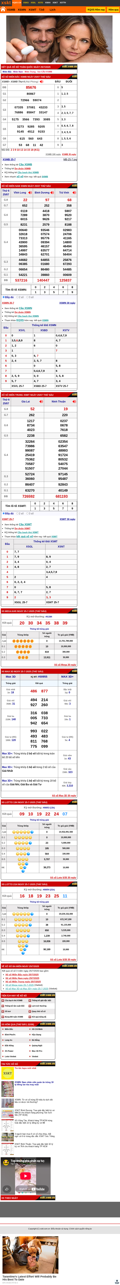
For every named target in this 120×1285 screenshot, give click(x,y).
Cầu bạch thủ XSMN (28, 316)
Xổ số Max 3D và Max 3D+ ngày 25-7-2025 (26, 988)
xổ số (20, 176)
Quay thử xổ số (38, 1011)
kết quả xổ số (24, 536)
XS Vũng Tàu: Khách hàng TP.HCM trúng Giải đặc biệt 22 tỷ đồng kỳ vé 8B (33, 1121)
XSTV (66, 330)
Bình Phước (10, 1035)
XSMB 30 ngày (69, 154)
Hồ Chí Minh (37, 1029)
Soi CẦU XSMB (44, 72)
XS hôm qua (8, 1024)
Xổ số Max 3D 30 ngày (64, 795)
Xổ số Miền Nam (11, 186)
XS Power (9, 1051)
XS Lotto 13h (9, 802)
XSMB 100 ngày (53, 154)
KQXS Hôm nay (96, 9)
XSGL (29, 546)
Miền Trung (30, 72)
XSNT (61, 546)
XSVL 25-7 (18, 386)
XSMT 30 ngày (67, 519)
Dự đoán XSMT (22, 528)
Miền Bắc (7, 72)
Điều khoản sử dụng (59, 1229)
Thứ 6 (5, 190)
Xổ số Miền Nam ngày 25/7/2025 (22, 978)
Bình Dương (42, 192)
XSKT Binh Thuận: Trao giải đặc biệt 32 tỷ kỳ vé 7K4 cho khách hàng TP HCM (34, 1145)
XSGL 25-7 (20, 602)
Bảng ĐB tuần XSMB (14, 1017)
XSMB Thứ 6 (18, 81)
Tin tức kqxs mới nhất (25, 1068)
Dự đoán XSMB (23, 168)
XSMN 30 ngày (67, 303)
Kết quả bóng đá (39, 1017)
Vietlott (35, 1056)
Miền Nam (18, 72)
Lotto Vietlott (10, 1056)
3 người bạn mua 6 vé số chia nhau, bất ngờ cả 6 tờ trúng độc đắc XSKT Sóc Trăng (35, 1135)
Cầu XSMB (25, 164)
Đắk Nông (9, 1046)
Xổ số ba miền (13, 966)
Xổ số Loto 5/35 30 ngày (63, 877)
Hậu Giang (36, 1035)
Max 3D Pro (37, 1051)
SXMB (45, 176)
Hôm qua (113, 9)
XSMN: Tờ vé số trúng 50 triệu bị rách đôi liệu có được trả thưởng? (34, 1101)
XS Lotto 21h (9, 884)
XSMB (11, 9)
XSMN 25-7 (8, 303)
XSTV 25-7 (62, 386)
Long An (8, 1040)
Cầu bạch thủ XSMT (28, 532)
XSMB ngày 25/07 (30, 77)
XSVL (22, 330)
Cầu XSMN (25, 308)
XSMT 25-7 (8, 519)
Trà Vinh (64, 192)
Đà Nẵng (36, 1040)
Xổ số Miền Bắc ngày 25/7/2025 (22, 974)
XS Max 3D (7, 671)
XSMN (22, 9)
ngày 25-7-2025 (25, 611)
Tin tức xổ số (9, 1064)
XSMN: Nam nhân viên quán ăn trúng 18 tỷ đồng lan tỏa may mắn (34, 1083)
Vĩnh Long (20, 192)
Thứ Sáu (41, 611)
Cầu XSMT (25, 524)
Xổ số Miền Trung (12, 395)
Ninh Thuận (59, 401)
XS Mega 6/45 (9, 611)
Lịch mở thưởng (39, 1006)
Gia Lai (26, 401)
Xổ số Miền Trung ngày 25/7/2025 (23, 981)
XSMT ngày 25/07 (33, 395)
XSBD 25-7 (40, 386)
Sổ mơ (8, 1011)
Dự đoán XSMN (23, 312)
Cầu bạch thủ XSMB (28, 172)
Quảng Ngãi (37, 1046)
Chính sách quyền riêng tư (80, 1229)
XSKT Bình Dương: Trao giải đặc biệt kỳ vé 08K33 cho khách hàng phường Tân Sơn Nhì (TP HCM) (35, 1112)
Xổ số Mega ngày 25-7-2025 (19, 985)
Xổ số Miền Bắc (11, 77)
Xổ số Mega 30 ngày (65, 664)
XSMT (32, 9)
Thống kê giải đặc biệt (41, 1000)
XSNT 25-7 (52, 602)
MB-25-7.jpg (70, 159)
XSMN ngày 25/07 (30, 186)
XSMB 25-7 (9, 159)
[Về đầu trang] (117, 1282)
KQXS (20, 320)
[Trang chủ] (3, 9)
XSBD (44, 330)
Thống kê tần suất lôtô (14, 1006)
